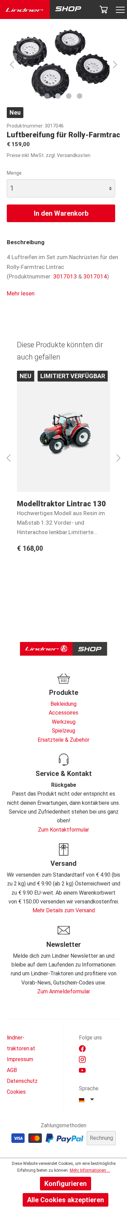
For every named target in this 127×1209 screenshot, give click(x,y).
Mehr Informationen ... (90, 1170)
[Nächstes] (115, 64)
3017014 (95, 276)
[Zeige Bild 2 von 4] (58, 96)
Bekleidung (63, 704)
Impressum (20, 1059)
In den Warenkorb (61, 213)
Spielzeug (63, 730)
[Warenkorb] (103, 9)
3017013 (65, 276)
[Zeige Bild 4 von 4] (79, 96)
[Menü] (118, 9)
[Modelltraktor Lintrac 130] (63, 431)
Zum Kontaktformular (63, 829)
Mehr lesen (21, 293)
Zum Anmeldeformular (63, 991)
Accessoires (63, 712)
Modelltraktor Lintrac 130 (61, 504)
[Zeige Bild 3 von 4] (68, 96)
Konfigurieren (65, 1183)
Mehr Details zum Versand (64, 910)
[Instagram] (82, 1059)
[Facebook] (82, 1048)
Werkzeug (64, 722)
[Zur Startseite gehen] (24, 9)
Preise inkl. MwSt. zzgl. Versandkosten (48, 155)
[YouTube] (82, 1070)
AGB (12, 1070)
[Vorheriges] (12, 64)
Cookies (16, 1092)
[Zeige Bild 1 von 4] (47, 96)
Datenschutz (22, 1081)
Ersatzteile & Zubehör (63, 740)
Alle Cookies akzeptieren (65, 1200)
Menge (14, 173)
